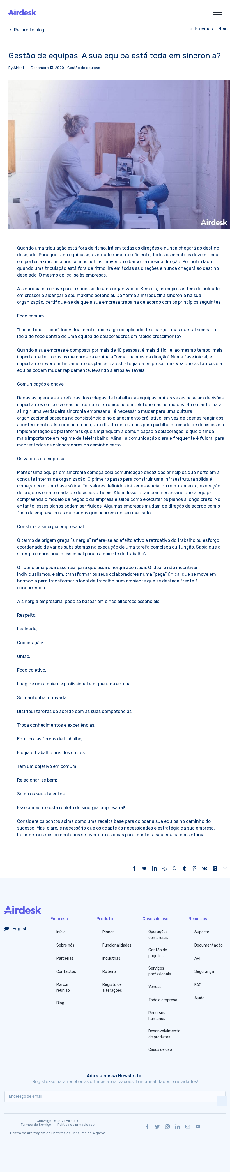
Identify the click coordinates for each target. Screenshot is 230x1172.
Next (223, 28)
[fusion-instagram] (167, 1126)
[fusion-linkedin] (177, 1126)
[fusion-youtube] (198, 1126)
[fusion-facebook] (147, 1126)
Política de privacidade (76, 1125)
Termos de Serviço (36, 1125)
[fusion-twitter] (157, 1126)
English (19, 928)
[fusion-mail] (187, 1126)
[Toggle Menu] (217, 12)
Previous (204, 28)
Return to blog (29, 30)
